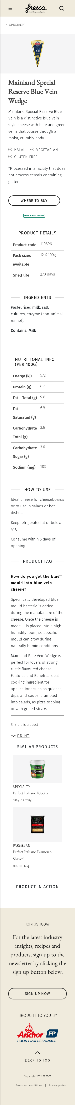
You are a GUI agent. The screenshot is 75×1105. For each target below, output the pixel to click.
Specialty (17, 24)
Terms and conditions (29, 1085)
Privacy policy (57, 1085)
